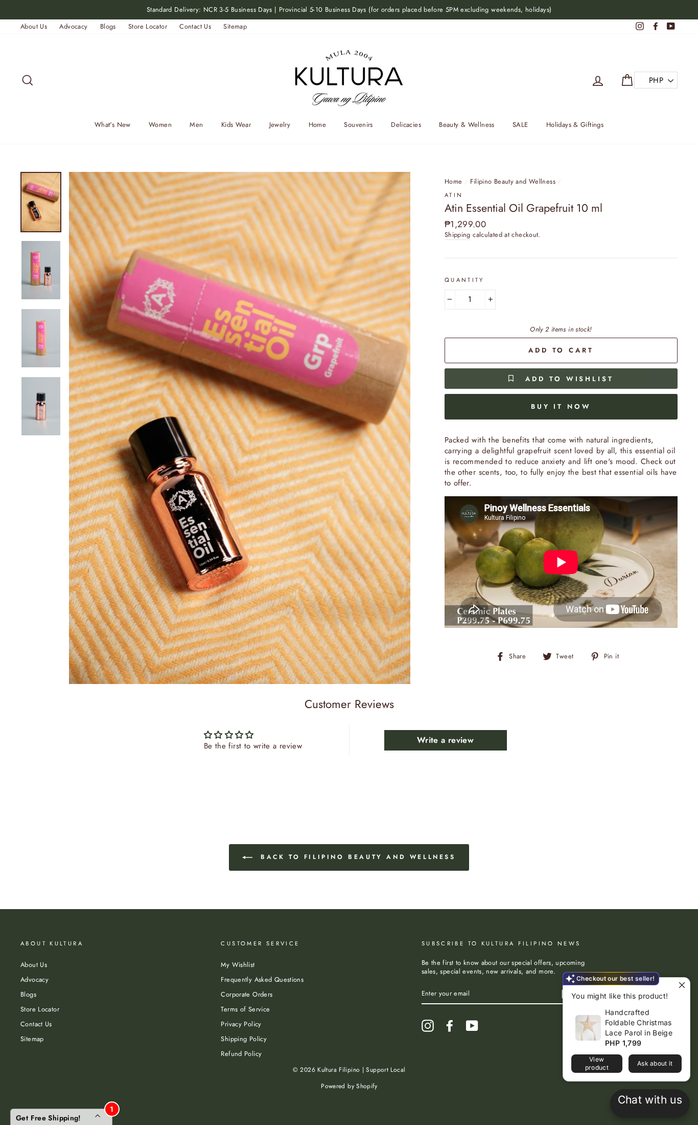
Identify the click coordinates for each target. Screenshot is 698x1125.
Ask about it (655, 1063)
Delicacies (406, 124)
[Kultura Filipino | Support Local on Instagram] (428, 1026)
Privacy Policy (241, 1024)
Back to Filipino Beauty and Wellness (356, 857)
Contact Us (195, 26)
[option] (349, 9)
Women (160, 124)
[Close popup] (681, 986)
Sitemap (235, 26)
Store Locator (147, 26)
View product (597, 1063)
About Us (33, 26)
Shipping (458, 234)
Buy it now (561, 406)
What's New (113, 124)
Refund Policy (241, 1053)
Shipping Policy (244, 1039)
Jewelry (280, 124)
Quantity (464, 280)
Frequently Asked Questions (262, 979)
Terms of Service (245, 1009)
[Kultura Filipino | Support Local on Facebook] (450, 1026)
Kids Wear (236, 124)
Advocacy (73, 26)
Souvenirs (358, 124)
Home (318, 124)
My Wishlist (237, 964)
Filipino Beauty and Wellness (512, 181)
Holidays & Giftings (574, 124)
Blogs (108, 26)
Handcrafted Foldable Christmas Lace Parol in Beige (638, 1022)
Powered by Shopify (349, 1086)
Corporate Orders (246, 994)
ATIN (454, 195)
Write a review (445, 740)
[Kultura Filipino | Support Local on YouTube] (472, 1026)
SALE (520, 124)
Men (196, 124)
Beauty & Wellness (466, 124)
